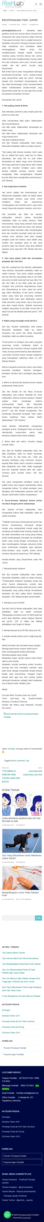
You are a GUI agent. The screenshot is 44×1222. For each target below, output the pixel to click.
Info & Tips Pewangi (23, 899)
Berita (24, 24)
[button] (7, 1214)
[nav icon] (40, 4)
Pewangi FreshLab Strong (13, 1027)
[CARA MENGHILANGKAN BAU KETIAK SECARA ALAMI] (22, 804)
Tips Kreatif (20, 825)
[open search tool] (36, 4)
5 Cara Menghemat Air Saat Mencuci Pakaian (21, 996)
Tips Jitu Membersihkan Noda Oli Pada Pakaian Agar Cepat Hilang (18, 971)
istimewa (21, 760)
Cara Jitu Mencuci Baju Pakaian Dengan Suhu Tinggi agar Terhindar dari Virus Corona (21, 980)
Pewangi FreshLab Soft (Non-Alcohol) (18, 1021)
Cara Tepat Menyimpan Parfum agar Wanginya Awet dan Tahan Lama (21, 989)
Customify (26, 1218)
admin (4, 24)
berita (13, 760)
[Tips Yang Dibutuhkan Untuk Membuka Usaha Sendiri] (22, 841)
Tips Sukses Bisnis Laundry (13, 953)
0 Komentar (33, 24)
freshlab (11, 749)
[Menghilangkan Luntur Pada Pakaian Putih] (22, 878)
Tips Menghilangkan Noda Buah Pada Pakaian (21, 964)
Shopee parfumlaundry (19, 1191)
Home (5, 11)
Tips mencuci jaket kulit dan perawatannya (20, 958)
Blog (12, 11)
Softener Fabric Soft (11, 1033)
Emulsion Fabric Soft (11, 1016)
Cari (38, 918)
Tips (27, 760)
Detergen (6, 1010)
